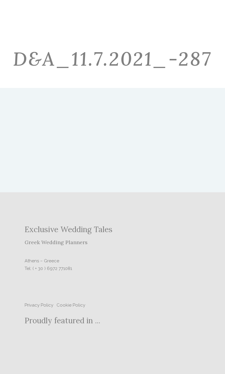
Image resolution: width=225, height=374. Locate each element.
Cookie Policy (71, 305)
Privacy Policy (39, 305)
